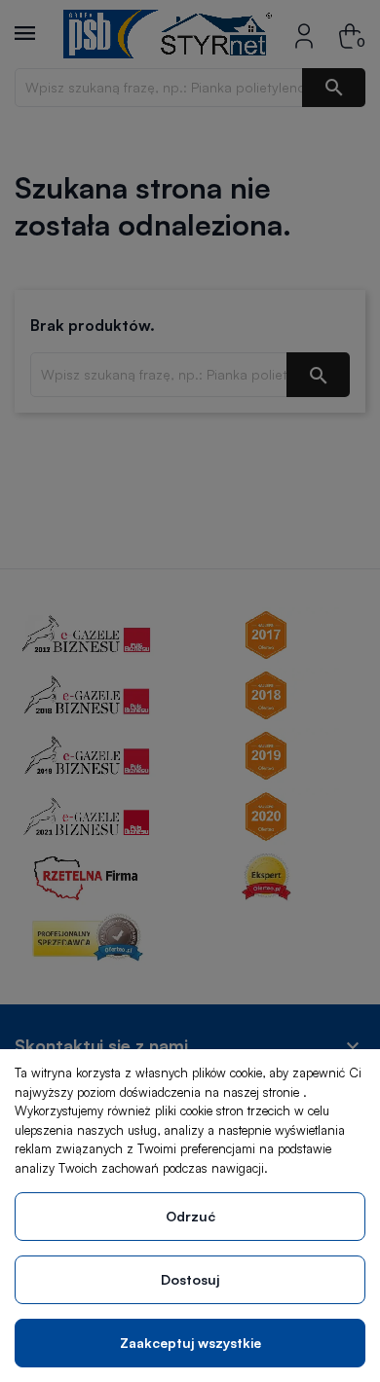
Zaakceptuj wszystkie (190, 1342)
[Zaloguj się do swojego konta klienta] (304, 33)
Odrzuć (190, 1216)
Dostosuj (190, 1279)
